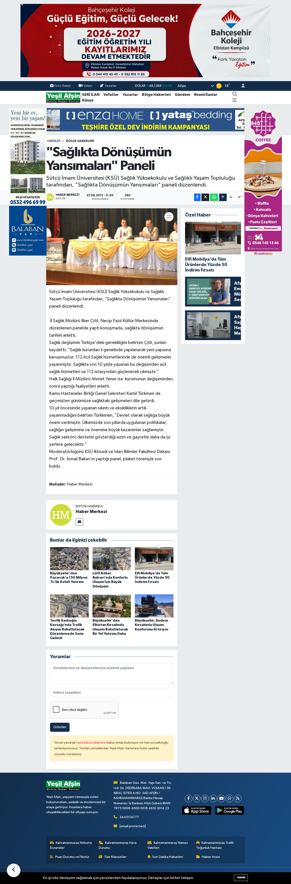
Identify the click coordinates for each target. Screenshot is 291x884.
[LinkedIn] (213, 798)
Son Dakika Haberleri (167, 857)
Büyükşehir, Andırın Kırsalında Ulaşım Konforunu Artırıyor (151, 625)
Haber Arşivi (211, 857)
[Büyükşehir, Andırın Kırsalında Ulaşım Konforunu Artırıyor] (154, 606)
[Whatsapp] (229, 798)
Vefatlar (111, 95)
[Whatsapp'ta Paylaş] (214, 197)
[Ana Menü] (234, 100)
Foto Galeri (62, 85)
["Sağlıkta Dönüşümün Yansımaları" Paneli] (111, 246)
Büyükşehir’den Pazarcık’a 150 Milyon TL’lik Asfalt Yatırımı (68, 577)
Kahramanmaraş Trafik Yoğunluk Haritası (215, 845)
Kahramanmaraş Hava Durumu (118, 845)
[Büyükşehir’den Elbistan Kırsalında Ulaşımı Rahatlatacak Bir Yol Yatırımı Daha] (112, 606)
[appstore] (196, 810)
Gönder (60, 727)
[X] (197, 798)
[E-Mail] (79, 522)
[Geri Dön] (13, 870)
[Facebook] (188, 798)
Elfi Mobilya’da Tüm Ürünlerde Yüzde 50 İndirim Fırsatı (152, 577)
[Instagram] (205, 798)
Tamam (240, 877)
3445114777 (129, 817)
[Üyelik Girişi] (241, 86)
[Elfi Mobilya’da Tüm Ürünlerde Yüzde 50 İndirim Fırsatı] (154, 558)
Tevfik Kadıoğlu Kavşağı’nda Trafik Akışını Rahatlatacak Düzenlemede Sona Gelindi (67, 629)
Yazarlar (111, 85)
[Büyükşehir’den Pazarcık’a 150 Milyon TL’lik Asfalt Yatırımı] (69, 558)
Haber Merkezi (91, 511)
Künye (87, 100)
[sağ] (263, 182)
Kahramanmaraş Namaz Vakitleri (168, 845)
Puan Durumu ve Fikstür (72, 857)
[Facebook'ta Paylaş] (197, 197)
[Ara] (235, 95)
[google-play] (229, 810)
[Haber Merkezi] (61, 515)
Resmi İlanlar (205, 95)
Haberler (53, 141)
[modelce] (145, 120)
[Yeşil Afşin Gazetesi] (63, 97)
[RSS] (237, 798)
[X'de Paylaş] (205, 197)
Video (87, 85)
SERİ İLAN (91, 95)
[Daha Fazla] (223, 197)
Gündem (182, 95)
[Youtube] (221, 798)
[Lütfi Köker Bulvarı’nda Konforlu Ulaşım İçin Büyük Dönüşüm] (112, 558)
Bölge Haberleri (156, 95)
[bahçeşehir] (145, 40)
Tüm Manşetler (115, 857)
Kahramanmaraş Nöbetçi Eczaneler (71, 845)
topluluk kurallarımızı (91, 742)
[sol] (28, 182)
